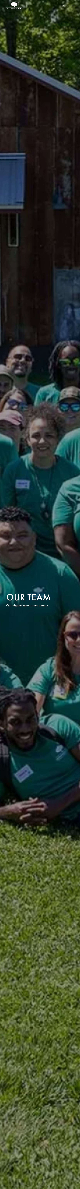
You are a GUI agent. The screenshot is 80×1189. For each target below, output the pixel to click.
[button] (68, 5)
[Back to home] (14, 6)
